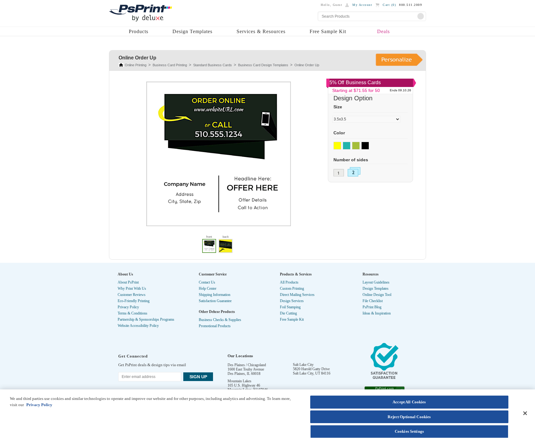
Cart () (389, 5)
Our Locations (240, 355)
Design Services (292, 301)
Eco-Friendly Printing (134, 301)
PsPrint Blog (372, 307)
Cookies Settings (409, 431)
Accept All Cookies (409, 402)
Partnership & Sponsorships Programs (146, 319)
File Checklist (373, 301)
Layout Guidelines (376, 282)
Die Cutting (288, 313)
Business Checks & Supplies (220, 320)
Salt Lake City (303, 364)
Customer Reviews (132, 295)
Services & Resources (261, 31)
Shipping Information (214, 295)
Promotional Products (215, 326)
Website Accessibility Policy (138, 325)
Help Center (207, 288)
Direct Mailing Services (297, 295)
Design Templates (192, 31)
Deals (383, 31)
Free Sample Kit (328, 31)
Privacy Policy (128, 307)
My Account (362, 5)
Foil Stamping (290, 307)
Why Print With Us (132, 288)
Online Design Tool (377, 295)
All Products (289, 282)
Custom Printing (292, 288)
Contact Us (207, 282)
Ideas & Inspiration (377, 313)
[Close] (525, 413)
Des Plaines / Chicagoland (247, 365)
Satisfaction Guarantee (215, 301)
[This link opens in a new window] (384, 362)
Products (138, 31)
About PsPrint (128, 282)
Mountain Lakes (239, 381)
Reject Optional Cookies (409, 416)
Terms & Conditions (132, 313)
